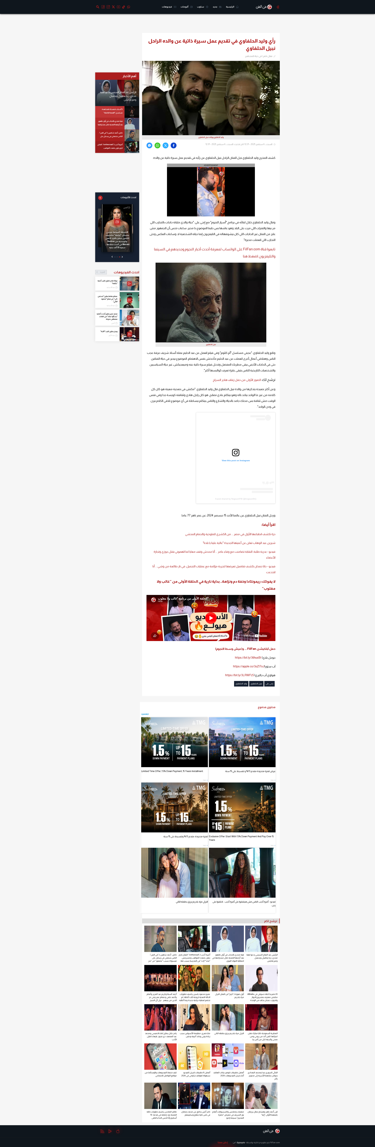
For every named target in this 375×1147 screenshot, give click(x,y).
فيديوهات (167, 6)
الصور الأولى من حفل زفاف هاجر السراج (237, 379)
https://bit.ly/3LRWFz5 (239, 675)
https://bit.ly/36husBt (248, 657)
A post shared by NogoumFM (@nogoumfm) (235, 499)
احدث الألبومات (128, 197)
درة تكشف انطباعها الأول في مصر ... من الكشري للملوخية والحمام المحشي (230, 534)
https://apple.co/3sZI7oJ (248, 666)
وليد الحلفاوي (241, 683)
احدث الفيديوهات (119, 272)
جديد (215, 6)
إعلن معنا (223, 1142)
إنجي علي (269, 683)
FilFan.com (275, 1142)
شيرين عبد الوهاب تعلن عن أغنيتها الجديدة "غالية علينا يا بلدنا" (239, 542)
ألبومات (185, 6)
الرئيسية (230, 6)
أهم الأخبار (129, 76)
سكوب (200, 6)
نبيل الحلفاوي (256, 683)
